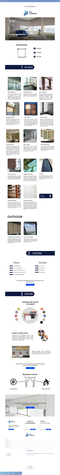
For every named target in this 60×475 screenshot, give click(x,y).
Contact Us (7, 447)
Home (7, 439)
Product (7, 441)
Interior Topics (8, 443)
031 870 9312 (9, 454)
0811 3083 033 (9, 455)
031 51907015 (9, 453)
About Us (7, 445)
